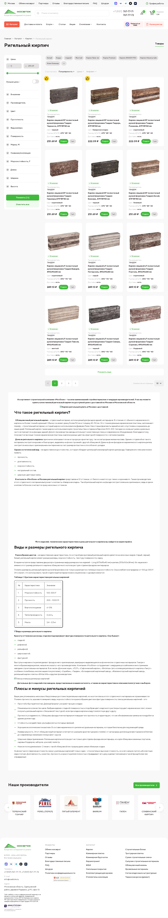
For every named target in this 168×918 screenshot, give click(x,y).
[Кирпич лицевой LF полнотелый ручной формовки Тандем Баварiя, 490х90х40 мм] (63, 241)
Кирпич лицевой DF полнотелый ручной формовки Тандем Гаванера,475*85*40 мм (62, 196)
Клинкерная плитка (95, 853)
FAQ (95, 3)
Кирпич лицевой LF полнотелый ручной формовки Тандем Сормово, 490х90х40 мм (144, 342)
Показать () (22, 197)
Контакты (101, 24)
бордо (58, 58)
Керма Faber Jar (92, 58)
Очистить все (22, 204)
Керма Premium (109, 58)
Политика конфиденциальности (60, 873)
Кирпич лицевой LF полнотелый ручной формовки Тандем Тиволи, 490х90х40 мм (63, 342)
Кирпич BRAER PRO (128, 58)
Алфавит (90, 71)
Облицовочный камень (136, 865)
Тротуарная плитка (134, 853)
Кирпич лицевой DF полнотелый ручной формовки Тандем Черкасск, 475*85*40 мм (62, 123)
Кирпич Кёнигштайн (148, 58)
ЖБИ (88, 865)
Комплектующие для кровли (99, 873)
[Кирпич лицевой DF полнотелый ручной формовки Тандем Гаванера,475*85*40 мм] (63, 168)
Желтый (79, 58)
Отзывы (56, 3)
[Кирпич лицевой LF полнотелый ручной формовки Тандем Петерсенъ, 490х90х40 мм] (104, 241)
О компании (84, 24)
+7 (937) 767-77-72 (30, 872)
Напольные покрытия (96, 869)
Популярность (65, 71)
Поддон (63, 141)
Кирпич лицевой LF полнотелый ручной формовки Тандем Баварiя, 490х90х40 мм (63, 269)
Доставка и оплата (33, 24)
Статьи (62, 24)
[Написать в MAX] (116, 3)
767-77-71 (128, 11)
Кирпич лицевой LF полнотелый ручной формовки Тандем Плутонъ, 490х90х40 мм (144, 269)
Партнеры (43, 3)
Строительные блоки (135, 849)
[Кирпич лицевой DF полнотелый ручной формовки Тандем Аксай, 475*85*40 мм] (145, 168)
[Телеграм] (126, 3)
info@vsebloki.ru (11, 879)
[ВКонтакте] (121, 3)
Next (160, 807)
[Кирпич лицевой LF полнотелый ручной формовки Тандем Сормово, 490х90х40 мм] (145, 314)
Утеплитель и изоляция (97, 877)
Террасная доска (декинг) (137, 877)
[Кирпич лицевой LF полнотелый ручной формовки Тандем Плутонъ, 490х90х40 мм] (145, 241)
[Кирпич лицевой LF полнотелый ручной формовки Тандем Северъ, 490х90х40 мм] (104, 314)
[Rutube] (135, 3)
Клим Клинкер (53, 63)
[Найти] (38, 13)
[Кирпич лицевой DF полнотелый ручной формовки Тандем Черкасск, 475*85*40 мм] (63, 95)
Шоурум (105, 3)
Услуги (49, 24)
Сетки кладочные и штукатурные (141, 873)
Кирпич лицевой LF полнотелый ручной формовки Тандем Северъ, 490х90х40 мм (104, 342)
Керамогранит (93, 861)
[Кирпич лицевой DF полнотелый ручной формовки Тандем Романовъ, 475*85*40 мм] (145, 95)
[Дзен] (130, 3)
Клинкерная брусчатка (97, 857)
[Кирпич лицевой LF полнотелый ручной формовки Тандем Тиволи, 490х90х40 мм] (63, 314)
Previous (8, 807)
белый (49, 58)
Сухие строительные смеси (138, 857)
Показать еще (104, 372)
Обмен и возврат (27, 3)
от (9, 66)
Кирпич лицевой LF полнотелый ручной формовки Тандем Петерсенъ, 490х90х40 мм (103, 269)
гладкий (68, 58)
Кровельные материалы (136, 869)
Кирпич (89, 849)
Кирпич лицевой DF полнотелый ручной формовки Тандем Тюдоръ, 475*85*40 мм (104, 123)
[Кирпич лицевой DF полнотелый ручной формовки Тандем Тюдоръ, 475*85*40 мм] (104, 95)
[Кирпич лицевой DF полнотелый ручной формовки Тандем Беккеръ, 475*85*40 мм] (104, 168)
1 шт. (73, 141)
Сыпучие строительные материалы (142, 861)
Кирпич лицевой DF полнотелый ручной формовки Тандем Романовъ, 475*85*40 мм (144, 123)
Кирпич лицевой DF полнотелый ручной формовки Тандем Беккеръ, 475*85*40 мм (103, 196)
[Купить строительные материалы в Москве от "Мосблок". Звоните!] (17, 13)
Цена (79, 71)
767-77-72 (128, 15)
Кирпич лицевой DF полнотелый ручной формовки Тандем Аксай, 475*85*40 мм (144, 196)
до (26, 66)
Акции (72, 24)
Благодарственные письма (76, 3)
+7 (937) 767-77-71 (12, 872)
